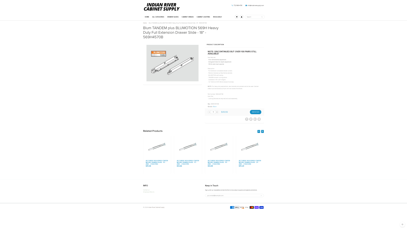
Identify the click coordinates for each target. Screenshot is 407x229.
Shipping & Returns (148, 192)
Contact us (146, 190)
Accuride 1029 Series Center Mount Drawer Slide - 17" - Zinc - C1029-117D (188, 162)
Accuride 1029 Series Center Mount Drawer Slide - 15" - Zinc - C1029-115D (157, 162)
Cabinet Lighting (203, 17)
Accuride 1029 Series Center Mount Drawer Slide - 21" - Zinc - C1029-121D (250, 162)
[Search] (262, 17)
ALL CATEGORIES (158, 17)
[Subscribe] (261, 195)
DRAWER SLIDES (172, 17)
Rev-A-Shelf (217, 17)
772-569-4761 (238, 5)
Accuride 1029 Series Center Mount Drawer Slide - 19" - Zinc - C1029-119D (219, 162)
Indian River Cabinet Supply (156, 207)
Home (147, 17)
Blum (215, 107)
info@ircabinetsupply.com (256, 5)
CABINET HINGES (188, 17)
